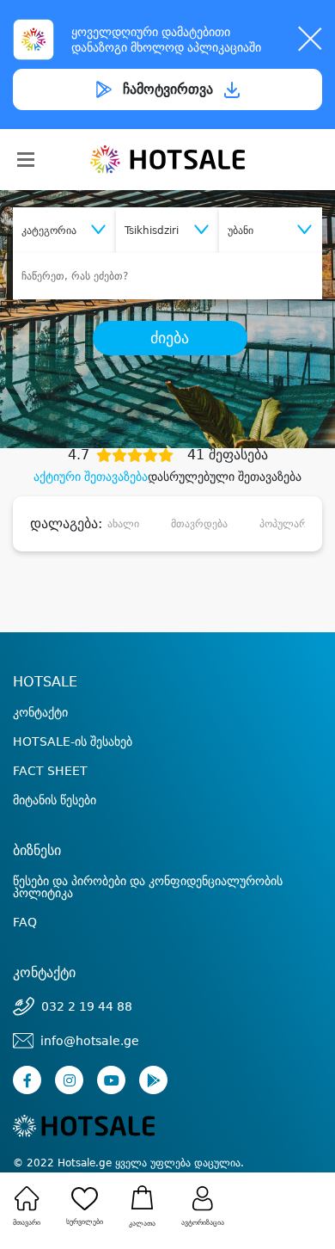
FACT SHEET (50, 771)
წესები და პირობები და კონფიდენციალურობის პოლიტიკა (148, 887)
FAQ (25, 922)
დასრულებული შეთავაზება (225, 477)
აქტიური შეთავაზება (91, 477)
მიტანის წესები (54, 800)
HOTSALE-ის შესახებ (72, 741)
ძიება (169, 338)
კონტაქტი (40, 712)
